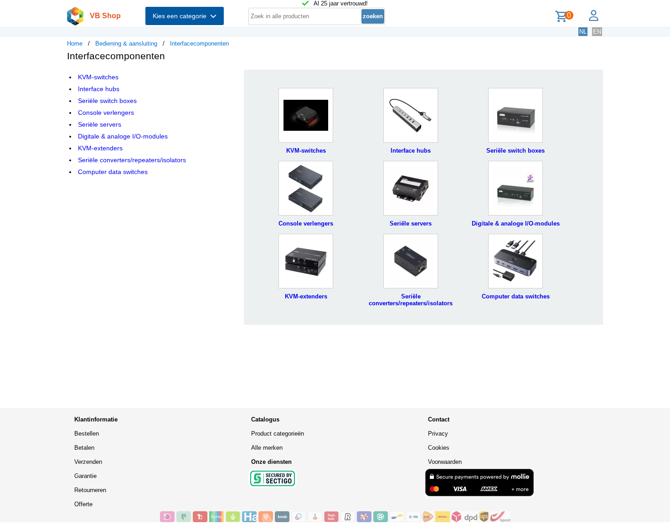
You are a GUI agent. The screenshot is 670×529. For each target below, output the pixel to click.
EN (597, 31)
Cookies (438, 447)
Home (74, 43)
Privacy (438, 433)
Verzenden (88, 461)
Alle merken (267, 447)
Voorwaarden (445, 461)
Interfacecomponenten (199, 43)
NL (583, 31)
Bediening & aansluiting (126, 43)
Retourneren (90, 490)
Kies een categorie (181, 16)
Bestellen (86, 433)
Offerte (83, 504)
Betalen (84, 447)
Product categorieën (277, 433)
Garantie (85, 476)
